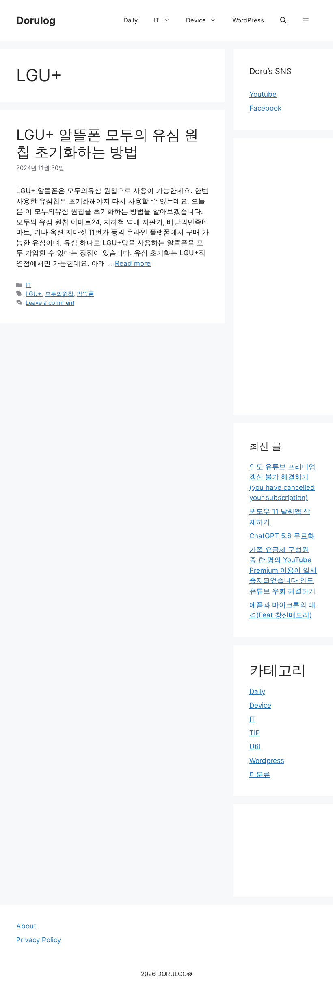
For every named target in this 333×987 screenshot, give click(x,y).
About (26, 926)
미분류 (259, 774)
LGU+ (34, 293)
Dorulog (36, 20)
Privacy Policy (38, 940)
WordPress (248, 20)
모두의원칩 (59, 293)
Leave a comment (50, 302)
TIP (254, 733)
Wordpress (266, 761)
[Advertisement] (283, 276)
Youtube (263, 94)
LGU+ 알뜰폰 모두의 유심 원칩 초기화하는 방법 (107, 143)
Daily (130, 20)
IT (157, 20)
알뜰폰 (85, 293)
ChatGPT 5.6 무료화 (281, 536)
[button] (305, 20)
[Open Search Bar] (283, 20)
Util (254, 747)
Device (196, 20)
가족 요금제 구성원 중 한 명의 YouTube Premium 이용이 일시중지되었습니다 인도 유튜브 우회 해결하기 (283, 570)
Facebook (265, 108)
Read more (133, 263)
